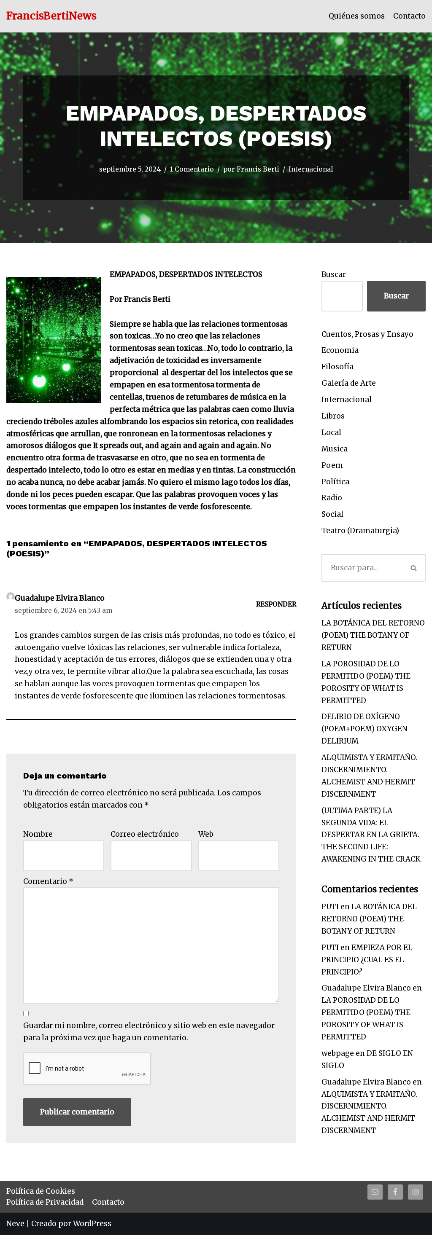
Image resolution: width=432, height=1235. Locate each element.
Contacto (409, 16)
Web (205, 834)
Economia (340, 350)
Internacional (311, 169)
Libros (333, 416)
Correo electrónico (145, 834)
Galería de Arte (348, 383)
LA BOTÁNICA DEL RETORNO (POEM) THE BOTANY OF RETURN (373, 635)
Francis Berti (258, 169)
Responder (276, 604)
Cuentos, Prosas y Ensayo (367, 334)
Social (332, 514)
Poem (332, 465)
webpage (337, 1053)
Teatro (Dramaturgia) (360, 530)
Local (331, 432)
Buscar (333, 274)
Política (335, 481)
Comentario (48, 881)
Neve (15, 1223)
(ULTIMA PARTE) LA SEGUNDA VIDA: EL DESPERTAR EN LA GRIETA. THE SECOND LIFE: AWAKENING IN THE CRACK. (371, 835)
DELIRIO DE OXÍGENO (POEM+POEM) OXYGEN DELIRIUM (364, 729)
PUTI (330, 906)
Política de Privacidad (45, 1202)
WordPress (92, 1223)
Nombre (38, 834)
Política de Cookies (40, 1191)
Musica (334, 449)
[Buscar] (414, 568)
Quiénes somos (357, 16)
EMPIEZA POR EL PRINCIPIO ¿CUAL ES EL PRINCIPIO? (367, 960)
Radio (331, 497)
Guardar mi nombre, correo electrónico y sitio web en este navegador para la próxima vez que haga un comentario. (149, 1031)
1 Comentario (192, 169)
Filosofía (337, 366)
